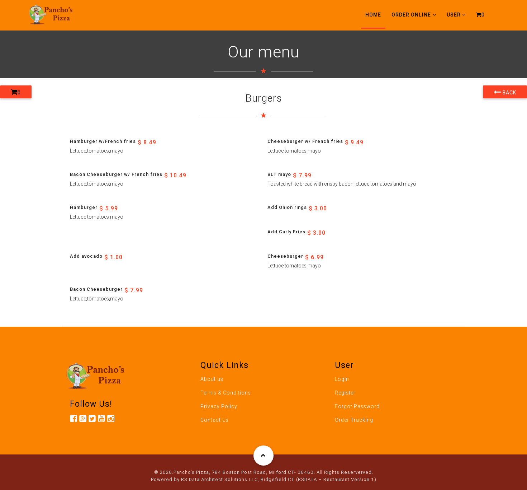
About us (211, 379)
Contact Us (214, 420)
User (454, 14)
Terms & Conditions (225, 392)
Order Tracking (354, 420)
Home (373, 14)
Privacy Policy (218, 406)
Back (508, 92)
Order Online (411, 14)
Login (342, 379)
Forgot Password (357, 406)
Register (345, 392)
